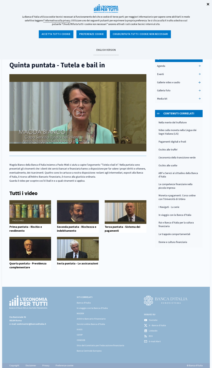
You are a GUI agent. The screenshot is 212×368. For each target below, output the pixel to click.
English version (106, 51)
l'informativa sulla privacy (56, 20)
